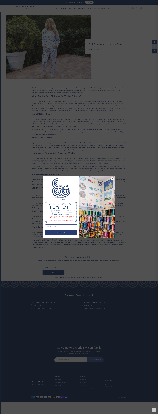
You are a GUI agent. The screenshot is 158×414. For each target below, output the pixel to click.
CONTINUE (61, 232)
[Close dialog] (112, 178)
